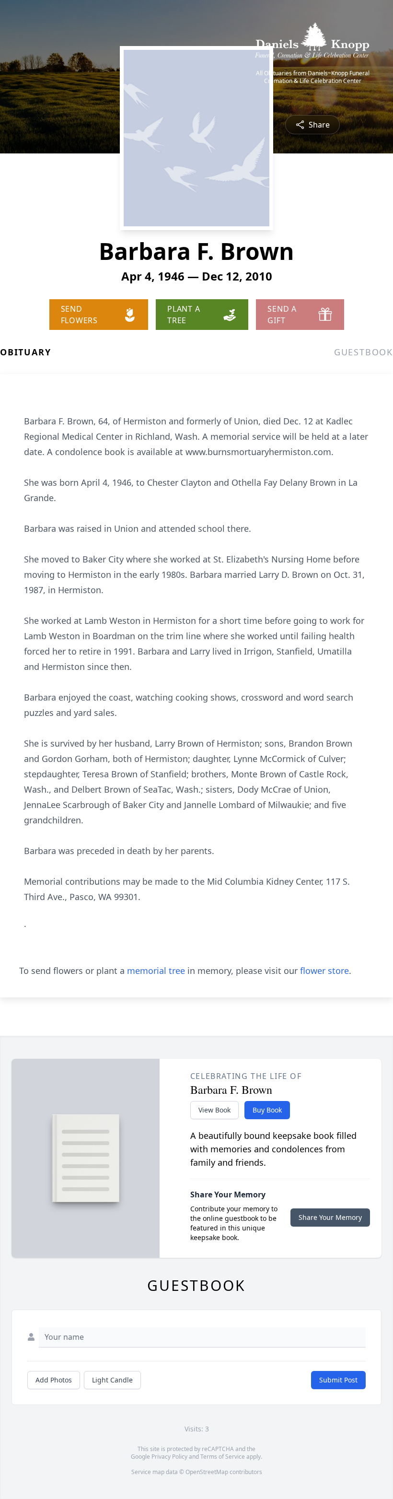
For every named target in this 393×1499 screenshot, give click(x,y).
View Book (214, 1109)
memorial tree (156, 970)
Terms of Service (222, 1456)
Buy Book (267, 1109)
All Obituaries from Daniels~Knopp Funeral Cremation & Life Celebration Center (313, 77)
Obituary (25, 352)
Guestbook (363, 352)
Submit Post (338, 1379)
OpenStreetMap (206, 1472)
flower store (324, 970)
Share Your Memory (330, 1217)
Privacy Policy (169, 1456)
